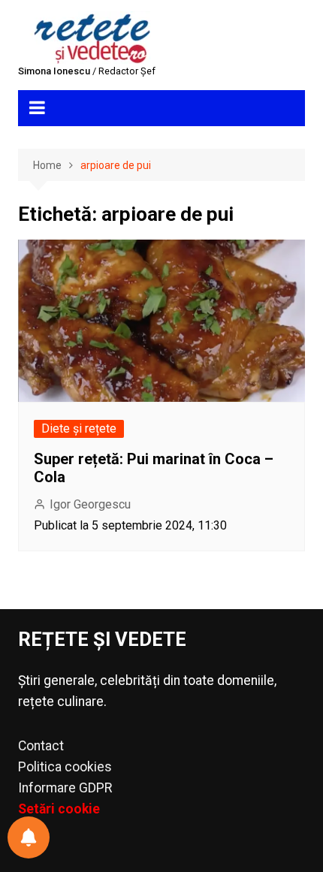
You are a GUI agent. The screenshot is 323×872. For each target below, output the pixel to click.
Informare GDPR (65, 787)
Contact (41, 745)
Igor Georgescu (90, 504)
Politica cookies (65, 766)
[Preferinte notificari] (29, 837)
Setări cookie (59, 808)
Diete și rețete (78, 428)
